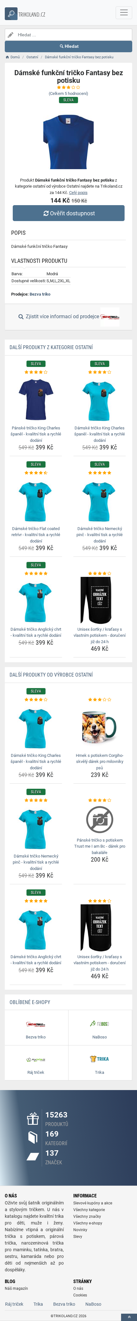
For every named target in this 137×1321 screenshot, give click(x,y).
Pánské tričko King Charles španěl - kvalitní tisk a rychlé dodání (36, 434)
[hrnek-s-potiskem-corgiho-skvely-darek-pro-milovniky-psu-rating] (100, 700)
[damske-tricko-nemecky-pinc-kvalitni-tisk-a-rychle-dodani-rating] (100, 473)
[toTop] (129, 1317)
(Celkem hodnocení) (68, 93)
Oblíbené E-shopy (30, 1002)
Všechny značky (87, 1216)
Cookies (80, 1295)
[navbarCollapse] (124, 12)
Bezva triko (40, 294)
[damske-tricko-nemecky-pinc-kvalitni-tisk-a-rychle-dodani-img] (100, 500)
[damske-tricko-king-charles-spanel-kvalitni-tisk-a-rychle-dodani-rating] (100, 372)
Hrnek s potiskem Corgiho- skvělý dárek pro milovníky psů (100, 761)
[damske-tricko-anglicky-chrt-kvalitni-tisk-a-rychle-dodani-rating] (36, 574)
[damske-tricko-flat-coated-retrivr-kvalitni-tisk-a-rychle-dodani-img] (36, 500)
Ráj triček (14, 1304)
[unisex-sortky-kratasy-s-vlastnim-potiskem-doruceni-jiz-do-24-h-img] (100, 601)
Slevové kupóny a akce (92, 1203)
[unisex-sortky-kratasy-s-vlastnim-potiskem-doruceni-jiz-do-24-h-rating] (100, 574)
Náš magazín (16, 1288)
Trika (38, 1304)
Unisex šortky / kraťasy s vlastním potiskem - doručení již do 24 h (100, 635)
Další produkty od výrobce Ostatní (51, 675)
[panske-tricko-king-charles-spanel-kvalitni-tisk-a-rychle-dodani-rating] (36, 372)
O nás (78, 1288)
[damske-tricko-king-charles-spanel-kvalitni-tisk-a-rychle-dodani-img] (100, 399)
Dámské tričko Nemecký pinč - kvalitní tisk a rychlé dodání (99, 534)
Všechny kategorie (89, 1210)
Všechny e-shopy (87, 1223)
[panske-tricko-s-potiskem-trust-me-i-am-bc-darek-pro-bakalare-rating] (100, 800)
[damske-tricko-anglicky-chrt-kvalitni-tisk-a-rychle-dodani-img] (36, 601)
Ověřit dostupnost (72, 213)
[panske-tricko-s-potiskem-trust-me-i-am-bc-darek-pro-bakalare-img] (100, 820)
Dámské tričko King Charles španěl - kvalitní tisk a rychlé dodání (99, 434)
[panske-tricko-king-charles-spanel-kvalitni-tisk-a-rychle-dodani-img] (36, 399)
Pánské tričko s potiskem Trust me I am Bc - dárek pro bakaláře (99, 846)
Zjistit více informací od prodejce (62, 317)
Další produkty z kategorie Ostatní (51, 347)
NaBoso (93, 1304)
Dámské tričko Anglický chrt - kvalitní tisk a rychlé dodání (36, 632)
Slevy (77, 1236)
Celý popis (78, 192)
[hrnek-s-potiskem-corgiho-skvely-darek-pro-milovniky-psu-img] (100, 727)
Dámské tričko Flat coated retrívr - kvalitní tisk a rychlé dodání (35, 534)
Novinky (80, 1230)
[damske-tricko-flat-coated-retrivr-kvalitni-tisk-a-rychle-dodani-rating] (36, 473)
